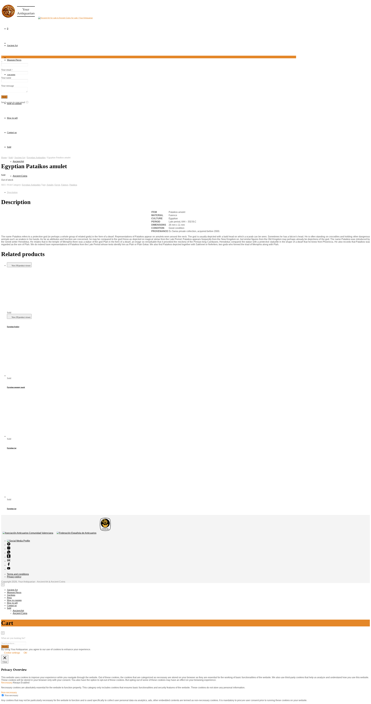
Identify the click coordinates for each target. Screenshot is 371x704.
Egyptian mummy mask (16, 387)
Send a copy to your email (13, 102)
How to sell (12, 118)
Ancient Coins (20, 176)
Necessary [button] (7, 682)
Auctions (11, 74)
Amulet (50, 185)
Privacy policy (14, 577)
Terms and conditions (18, 574)
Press (9, 597)
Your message (7, 86)
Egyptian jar (11, 448)
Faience (64, 185)
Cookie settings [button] (12, 653)
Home (4, 157)
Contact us (12, 132)
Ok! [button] (25, 653)
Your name (6, 78)
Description (12, 192)
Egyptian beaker (13, 327)
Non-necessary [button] (9, 692)
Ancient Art (12, 45)
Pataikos (73, 185)
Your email (7, 70)
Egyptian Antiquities (36, 157)
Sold (11, 157)
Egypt (57, 185)
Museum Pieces (14, 60)
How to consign (14, 600)
